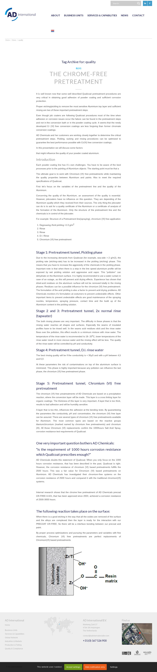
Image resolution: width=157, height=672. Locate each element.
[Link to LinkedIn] (145, 3)
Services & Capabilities (14, 634)
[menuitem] (55, 15)
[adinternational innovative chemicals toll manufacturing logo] (20, 15)
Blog (78, 68)
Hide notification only (95, 667)
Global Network (11, 638)
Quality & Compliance (14, 649)
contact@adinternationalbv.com (96, 636)
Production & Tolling (13, 645)
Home (7, 625)
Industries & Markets (13, 641)
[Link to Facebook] (149, 3)
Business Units (11, 630)
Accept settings (73, 667)
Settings (114, 667)
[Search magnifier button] (138, 3)
